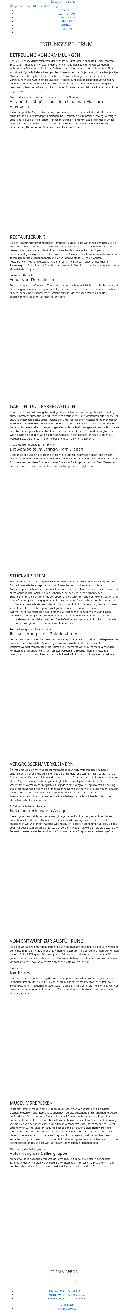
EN (70, 29)
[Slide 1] (56, 222)
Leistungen (67, 17)
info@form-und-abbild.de (67, 1298)
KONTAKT (67, 25)
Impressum (67, 1305)
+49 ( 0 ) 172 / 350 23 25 (67, 1294)
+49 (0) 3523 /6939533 (67, 1291)
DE (64, 29)
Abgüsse (67, 21)
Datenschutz (67, 1308)
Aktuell (67, 10)
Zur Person (67, 13)
